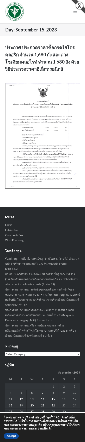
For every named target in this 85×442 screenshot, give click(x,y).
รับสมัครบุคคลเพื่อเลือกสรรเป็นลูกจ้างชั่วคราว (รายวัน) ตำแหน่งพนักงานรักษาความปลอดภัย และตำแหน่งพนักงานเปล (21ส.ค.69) (42, 264)
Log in (8, 225)
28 (42, 411)
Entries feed (12, 230)
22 (53, 405)
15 (53, 399)
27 (32, 411)
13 (32, 399)
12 (21, 399)
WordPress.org (14, 240)
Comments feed (14, 235)
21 (42, 405)
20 (32, 405)
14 (42, 399)
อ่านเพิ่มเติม (45, 428)
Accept (11, 436)
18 (10, 405)
